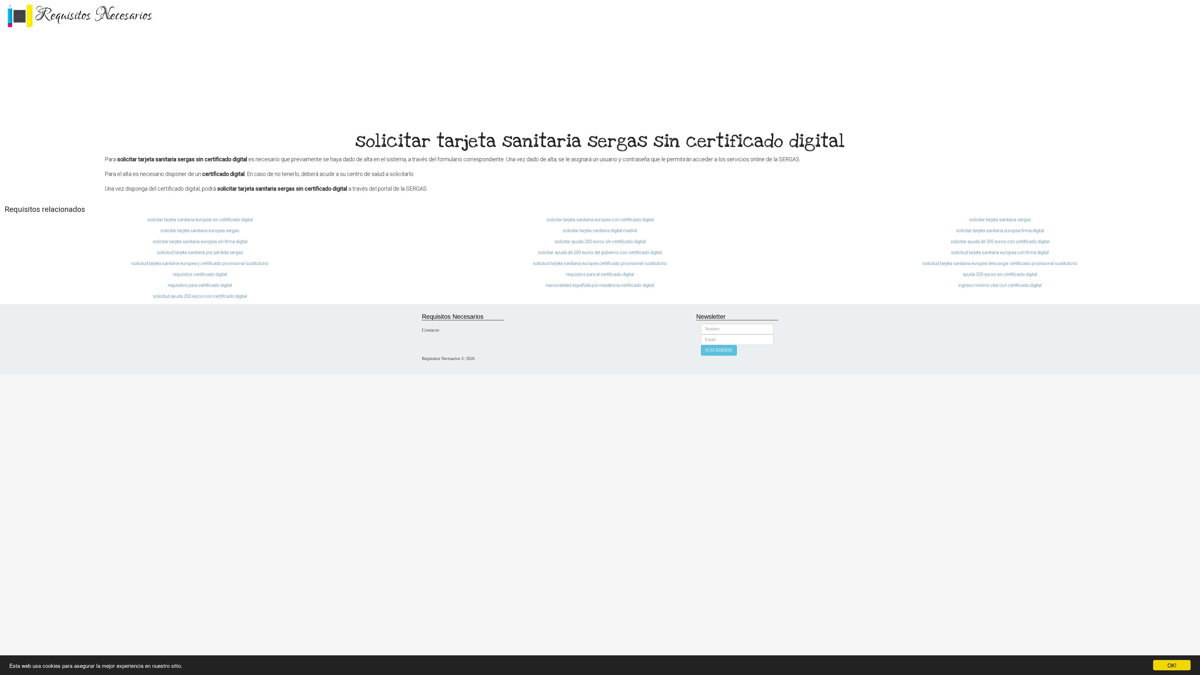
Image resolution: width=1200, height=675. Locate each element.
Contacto (430, 330)
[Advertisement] (600, 78)
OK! (1172, 665)
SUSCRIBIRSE (719, 350)
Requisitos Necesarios (93, 15)
